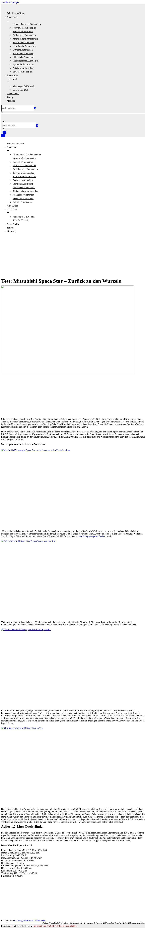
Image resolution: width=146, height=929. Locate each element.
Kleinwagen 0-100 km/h (24, 86)
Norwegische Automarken (24, 28)
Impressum (6, 926)
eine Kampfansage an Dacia (91, 536)
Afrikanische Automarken (24, 35)
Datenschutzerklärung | (23, 926)
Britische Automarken (22, 72)
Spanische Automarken (23, 53)
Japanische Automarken (23, 64)
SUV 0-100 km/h (20, 90)
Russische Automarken (23, 31)
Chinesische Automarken (24, 57)
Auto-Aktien (12, 75)
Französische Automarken (24, 46)
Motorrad (11, 101)
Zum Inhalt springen (10, 2)
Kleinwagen (19, 920)
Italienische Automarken (23, 42)
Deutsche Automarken (23, 50)
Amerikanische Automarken (25, 39)
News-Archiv (13, 93)
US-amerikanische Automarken (27, 24)
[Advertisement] (73, 255)
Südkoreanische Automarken (25, 61)
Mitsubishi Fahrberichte (35, 920)
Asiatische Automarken (23, 68)
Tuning (10, 97)
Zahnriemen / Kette (15, 13)
